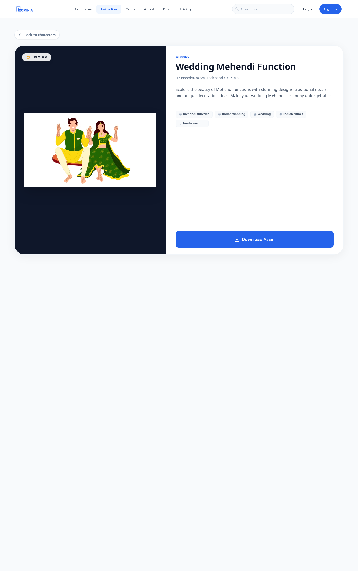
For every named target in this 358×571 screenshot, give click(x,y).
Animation (108, 9)
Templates (83, 9)
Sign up (330, 9)
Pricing (185, 9)
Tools (130, 9)
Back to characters (40, 34)
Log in (308, 9)
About (149, 9)
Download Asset (258, 239)
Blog (167, 9)
